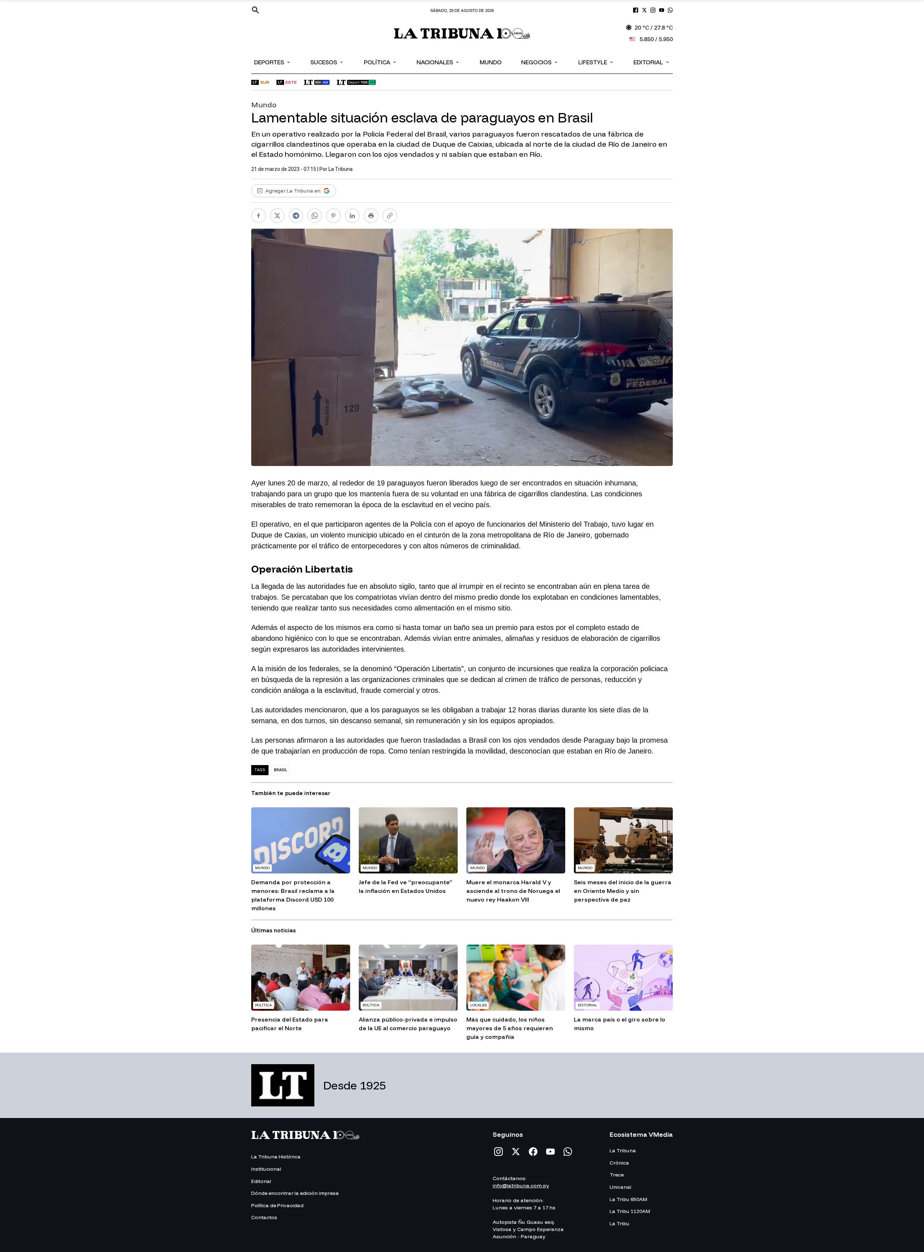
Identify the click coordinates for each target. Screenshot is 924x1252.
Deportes (272, 61)
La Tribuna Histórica (276, 1156)
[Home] (462, 33)
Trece (617, 1174)
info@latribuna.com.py (521, 1185)
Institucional (266, 1169)
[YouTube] (550, 1151)
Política (380, 61)
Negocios (539, 61)
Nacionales (438, 61)
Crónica (619, 1163)
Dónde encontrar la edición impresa (295, 1193)
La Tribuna (340, 169)
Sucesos (327, 61)
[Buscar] (255, 10)
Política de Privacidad (277, 1205)
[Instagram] (498, 1151)
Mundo (491, 62)
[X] (516, 1151)
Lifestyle (596, 61)
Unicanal (620, 1187)
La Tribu (619, 1223)
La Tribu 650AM (628, 1199)
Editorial (651, 61)
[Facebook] (533, 1151)
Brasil (280, 770)
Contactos (264, 1217)
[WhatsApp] (568, 1151)
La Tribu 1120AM (630, 1211)
